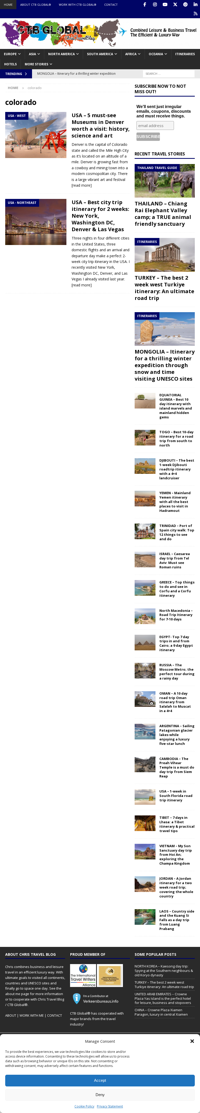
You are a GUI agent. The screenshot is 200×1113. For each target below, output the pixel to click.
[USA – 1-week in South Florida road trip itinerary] (145, 797)
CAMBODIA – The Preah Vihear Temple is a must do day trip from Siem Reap (176, 767)
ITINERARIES (185, 54)
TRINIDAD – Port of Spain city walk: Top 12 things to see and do (176, 532)
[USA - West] (35, 135)
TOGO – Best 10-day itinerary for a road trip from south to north (176, 439)
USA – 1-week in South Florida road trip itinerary (175, 795)
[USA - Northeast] (35, 222)
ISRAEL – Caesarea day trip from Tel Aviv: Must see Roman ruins (174, 560)
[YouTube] (165, 4)
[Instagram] (154, 4)
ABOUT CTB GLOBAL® (35, 5)
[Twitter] (175, 4)
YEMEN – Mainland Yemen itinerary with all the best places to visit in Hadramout (175, 502)
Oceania (156, 54)
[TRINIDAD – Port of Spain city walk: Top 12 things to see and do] (145, 531)
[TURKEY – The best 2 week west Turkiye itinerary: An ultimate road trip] (165, 255)
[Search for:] (169, 73)
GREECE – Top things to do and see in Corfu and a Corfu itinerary (177, 589)
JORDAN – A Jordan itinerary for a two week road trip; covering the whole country (176, 887)
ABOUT (10, 1015)
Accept (100, 1080)
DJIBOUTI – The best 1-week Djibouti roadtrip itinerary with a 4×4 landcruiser (176, 469)
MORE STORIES (36, 64)
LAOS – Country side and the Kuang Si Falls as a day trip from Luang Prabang (176, 920)
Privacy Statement (110, 1106)
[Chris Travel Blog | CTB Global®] (100, 45)
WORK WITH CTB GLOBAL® (77, 5)
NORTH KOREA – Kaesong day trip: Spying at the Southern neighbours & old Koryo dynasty (164, 970)
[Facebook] (144, 4)
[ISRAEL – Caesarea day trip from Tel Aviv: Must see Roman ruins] (145, 559)
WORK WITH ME (32, 1015)
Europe (10, 54)
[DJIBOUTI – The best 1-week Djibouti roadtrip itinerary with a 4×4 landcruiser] (145, 466)
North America (61, 54)
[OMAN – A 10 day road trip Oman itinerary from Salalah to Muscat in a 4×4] (145, 699)
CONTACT (111, 5)
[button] (192, 1041)
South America (100, 54)
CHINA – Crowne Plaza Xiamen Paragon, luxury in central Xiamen (161, 1012)
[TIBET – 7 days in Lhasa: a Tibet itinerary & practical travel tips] (145, 823)
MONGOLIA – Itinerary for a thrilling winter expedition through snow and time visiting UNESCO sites (165, 365)
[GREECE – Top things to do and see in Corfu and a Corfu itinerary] (145, 588)
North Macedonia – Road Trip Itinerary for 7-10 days (176, 615)
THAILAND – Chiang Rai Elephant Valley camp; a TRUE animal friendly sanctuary (163, 213)
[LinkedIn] (195, 4)
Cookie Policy (84, 1106)
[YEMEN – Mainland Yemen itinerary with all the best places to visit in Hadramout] (145, 498)
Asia (32, 54)
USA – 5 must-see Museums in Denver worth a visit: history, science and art (101, 125)
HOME (8, 5)
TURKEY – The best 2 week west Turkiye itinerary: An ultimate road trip (164, 287)
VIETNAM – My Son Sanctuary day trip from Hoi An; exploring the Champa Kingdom (175, 855)
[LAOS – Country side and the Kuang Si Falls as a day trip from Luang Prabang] (145, 917)
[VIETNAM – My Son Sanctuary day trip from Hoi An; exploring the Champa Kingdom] (145, 851)
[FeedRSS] (195, 13)
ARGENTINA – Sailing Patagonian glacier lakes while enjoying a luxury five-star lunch (177, 735)
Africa (130, 54)
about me (12, 993)
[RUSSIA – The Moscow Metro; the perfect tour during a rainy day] (145, 670)
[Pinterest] (185, 4)
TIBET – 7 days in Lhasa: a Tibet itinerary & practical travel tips (177, 824)
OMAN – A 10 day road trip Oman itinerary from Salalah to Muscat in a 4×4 (175, 702)
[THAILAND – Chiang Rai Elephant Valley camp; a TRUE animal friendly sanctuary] (165, 181)
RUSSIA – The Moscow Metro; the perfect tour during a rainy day (177, 672)
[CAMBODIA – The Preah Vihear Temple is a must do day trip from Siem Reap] (145, 764)
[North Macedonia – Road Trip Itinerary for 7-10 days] (145, 616)
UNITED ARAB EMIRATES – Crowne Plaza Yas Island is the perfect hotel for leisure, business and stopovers (163, 998)
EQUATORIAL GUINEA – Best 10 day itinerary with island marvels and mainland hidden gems (175, 406)
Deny (100, 1094)
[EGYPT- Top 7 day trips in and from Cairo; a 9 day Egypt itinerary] (145, 642)
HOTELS (10, 64)
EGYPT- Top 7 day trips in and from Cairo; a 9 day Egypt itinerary (176, 643)
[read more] (82, 185)
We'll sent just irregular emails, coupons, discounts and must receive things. (163, 111)
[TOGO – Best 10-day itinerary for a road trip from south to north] (145, 437)
